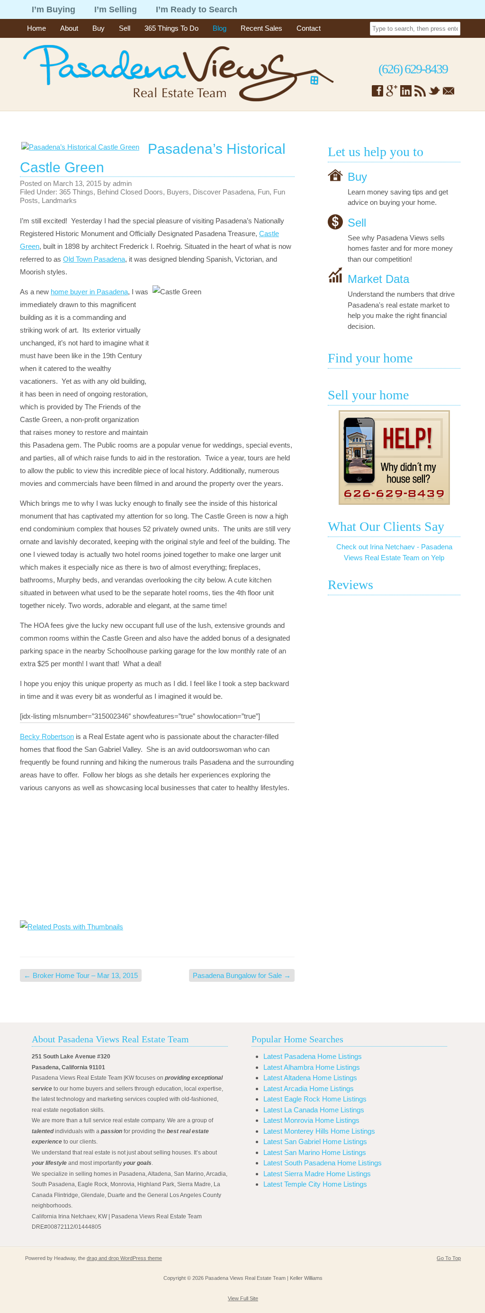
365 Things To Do (171, 28)
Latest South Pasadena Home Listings (322, 1163)
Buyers (178, 192)
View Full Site (243, 1298)
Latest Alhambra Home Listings (311, 1067)
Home (36, 28)
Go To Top (449, 1258)
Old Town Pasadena (94, 259)
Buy (98, 28)
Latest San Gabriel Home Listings (315, 1141)
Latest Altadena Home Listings (310, 1078)
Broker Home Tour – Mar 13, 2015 (81, 975)
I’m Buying (53, 9)
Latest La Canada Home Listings (313, 1110)
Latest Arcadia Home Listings (308, 1088)
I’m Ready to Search (196, 9)
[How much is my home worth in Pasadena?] (394, 457)
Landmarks (59, 200)
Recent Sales (261, 28)
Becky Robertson (47, 736)
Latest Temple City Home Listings (315, 1184)
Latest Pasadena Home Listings (312, 1056)
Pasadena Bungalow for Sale (242, 975)
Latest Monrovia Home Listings (311, 1120)
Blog (219, 28)
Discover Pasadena (223, 192)
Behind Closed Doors (130, 192)
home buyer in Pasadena (89, 292)
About (69, 28)
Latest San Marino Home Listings (314, 1152)
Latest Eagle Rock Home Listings (315, 1099)
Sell (124, 28)
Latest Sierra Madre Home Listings (317, 1174)
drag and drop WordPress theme (124, 1258)
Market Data (378, 279)
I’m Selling (115, 9)
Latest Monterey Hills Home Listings (319, 1131)
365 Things (76, 192)
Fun (263, 192)
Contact (308, 28)
